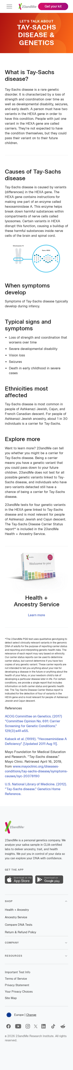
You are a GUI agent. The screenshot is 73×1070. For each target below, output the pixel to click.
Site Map (11, 998)
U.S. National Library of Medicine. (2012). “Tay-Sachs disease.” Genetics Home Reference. (36, 789)
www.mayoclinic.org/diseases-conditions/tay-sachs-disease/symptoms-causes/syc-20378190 (36, 771)
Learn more (36, 615)
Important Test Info (17, 972)
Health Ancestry (17, 910)
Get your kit (53, 6)
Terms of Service (16, 978)
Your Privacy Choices (19, 991)
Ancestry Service (16, 917)
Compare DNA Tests (18, 925)
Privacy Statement (17, 985)
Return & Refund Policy (20, 932)
